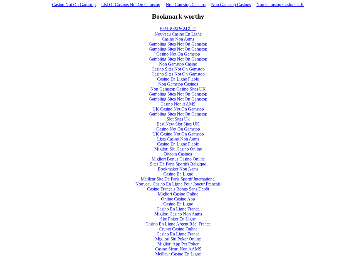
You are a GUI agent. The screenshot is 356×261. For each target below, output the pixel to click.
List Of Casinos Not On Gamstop (130, 4)
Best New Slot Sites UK (178, 124)
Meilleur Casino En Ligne (178, 254)
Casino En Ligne (178, 174)
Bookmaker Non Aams (178, 169)
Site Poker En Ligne (178, 219)
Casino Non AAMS (178, 104)
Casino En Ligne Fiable (178, 79)
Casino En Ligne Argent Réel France (178, 224)
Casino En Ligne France (178, 209)
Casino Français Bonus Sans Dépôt (178, 189)
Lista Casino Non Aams (178, 139)
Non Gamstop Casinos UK (280, 4)
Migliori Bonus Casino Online (178, 159)
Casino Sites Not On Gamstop (178, 69)
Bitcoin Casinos (178, 154)
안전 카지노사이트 (178, 28)
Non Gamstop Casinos (186, 4)
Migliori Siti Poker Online (178, 239)
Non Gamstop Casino (178, 64)
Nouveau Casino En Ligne (178, 34)
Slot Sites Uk (178, 119)
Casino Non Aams (178, 39)
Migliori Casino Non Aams (178, 214)
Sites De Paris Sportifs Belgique (178, 164)
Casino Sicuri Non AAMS (178, 249)
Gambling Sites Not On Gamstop (178, 44)
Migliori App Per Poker (178, 244)
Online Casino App (178, 199)
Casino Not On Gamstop (74, 4)
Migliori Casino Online (178, 194)
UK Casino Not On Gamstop (178, 109)
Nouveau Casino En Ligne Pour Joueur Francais (178, 184)
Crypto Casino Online (178, 229)
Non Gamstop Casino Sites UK (178, 89)
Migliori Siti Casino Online (178, 149)
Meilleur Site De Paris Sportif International (178, 179)
